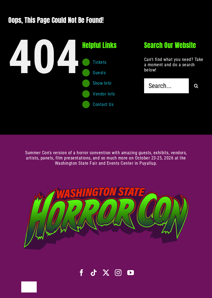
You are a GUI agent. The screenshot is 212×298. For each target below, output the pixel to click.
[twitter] (106, 272)
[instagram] (118, 272)
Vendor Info (104, 94)
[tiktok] (93, 272)
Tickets (100, 62)
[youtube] (130, 272)
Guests (99, 72)
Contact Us (103, 104)
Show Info (102, 83)
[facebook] (81, 272)
